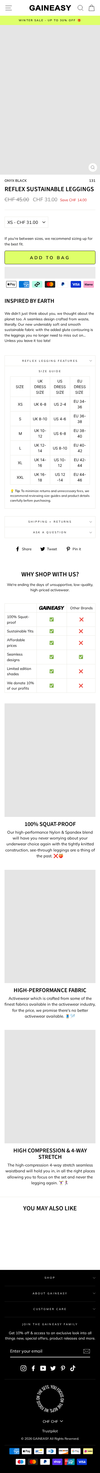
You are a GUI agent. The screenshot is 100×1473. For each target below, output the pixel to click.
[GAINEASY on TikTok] (73, 1368)
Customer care (50, 1309)
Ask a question (50, 532)
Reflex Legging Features (50, 361)
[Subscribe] (86, 1351)
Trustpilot (50, 1431)
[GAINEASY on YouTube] (43, 1368)
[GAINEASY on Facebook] (33, 1368)
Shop (50, 1277)
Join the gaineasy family (50, 1324)
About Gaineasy (50, 1293)
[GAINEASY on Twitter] (53, 1368)
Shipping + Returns (50, 521)
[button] (50, 273)
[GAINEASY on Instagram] (23, 1368)
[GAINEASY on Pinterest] (63, 1368)
